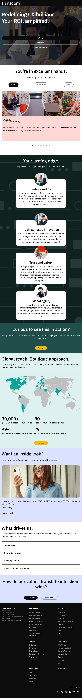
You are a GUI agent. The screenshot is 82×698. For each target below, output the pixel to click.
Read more (6, 513)
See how (41, 348)
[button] (32, 145)
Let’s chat (40, 38)
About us (40, 43)
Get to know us (49, 598)
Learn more (41, 443)
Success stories (40, 47)
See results (30, 598)
